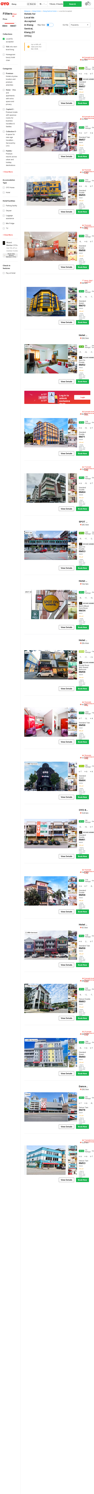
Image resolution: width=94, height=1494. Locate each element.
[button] (15, 15)
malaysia (27, 11)
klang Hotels (36, 11)
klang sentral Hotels (50, 11)
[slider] (4, 23)
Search (72, 4)
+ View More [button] (8, 172)
